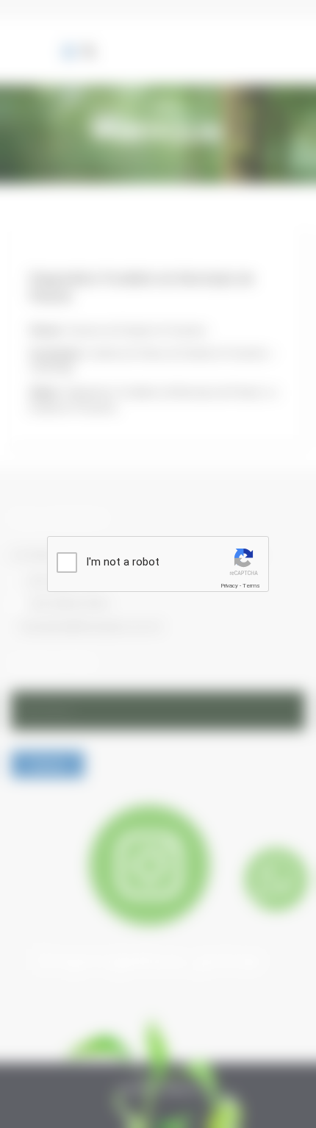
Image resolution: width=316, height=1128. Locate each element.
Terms (251, 585)
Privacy (229, 585)
